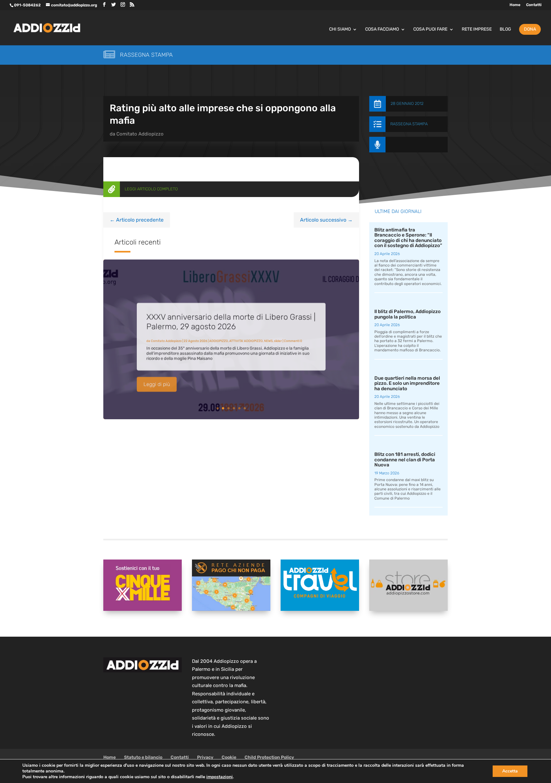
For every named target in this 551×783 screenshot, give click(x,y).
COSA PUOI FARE (430, 29)
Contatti (533, 5)
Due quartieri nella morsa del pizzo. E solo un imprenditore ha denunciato (407, 383)
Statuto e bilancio (143, 757)
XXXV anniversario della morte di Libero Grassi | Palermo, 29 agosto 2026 (230, 319)
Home (515, 5)
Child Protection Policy (269, 757)
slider (278, 338)
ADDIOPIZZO (218, 338)
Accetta (510, 771)
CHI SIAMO (340, 29)
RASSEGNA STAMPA (409, 123)
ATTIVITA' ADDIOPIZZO (246, 338)
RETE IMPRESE (477, 29)
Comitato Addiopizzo (140, 134)
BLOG (505, 29)
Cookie (229, 757)
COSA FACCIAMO (382, 29)
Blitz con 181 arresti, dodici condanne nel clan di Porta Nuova (404, 459)
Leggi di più (156, 382)
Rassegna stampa (146, 54)
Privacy (205, 757)
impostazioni (219, 777)
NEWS (268, 338)
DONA (530, 29)
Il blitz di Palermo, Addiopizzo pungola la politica (407, 314)
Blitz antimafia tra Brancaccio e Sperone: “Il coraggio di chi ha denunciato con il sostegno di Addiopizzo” (408, 238)
